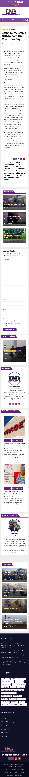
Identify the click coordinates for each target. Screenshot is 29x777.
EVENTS (5, 687)
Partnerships (22, 698)
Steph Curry (23, 43)
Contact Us (4, 736)
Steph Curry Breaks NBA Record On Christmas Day (14, 36)
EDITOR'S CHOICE (8, 681)
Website (5, 309)
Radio (22, 701)
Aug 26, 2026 (9, 240)
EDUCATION (6, 684)
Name (5, 290)
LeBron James (16, 43)
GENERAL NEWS (8, 216)
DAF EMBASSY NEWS (18, 678)
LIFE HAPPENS (7, 696)
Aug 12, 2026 (9, 358)
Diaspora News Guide (14, 754)
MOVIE (5, 698)
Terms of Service (6, 729)
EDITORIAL (19, 681)
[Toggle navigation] (13, 20)
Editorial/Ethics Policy (7, 722)
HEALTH (14, 216)
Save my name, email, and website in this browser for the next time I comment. (13, 323)
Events (12, 687)
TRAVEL (14, 704)
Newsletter (4, 732)
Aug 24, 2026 (10, 496)
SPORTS (13, 29)
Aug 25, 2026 (10, 448)
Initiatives (5, 693)
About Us (4, 718)
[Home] (2, 20)
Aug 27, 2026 (9, 223)
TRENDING (23, 704)
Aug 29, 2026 (9, 579)
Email (5, 299)
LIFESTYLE (17, 696)
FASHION (21, 687)
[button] (24, 20)
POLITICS (6, 701)
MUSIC (19, 351)
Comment (6, 259)
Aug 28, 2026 (9, 207)
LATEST (13, 693)
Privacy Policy (5, 725)
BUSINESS (8, 440)
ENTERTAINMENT (6, 29)
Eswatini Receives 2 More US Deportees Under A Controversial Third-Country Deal (13, 621)
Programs (14, 701)
